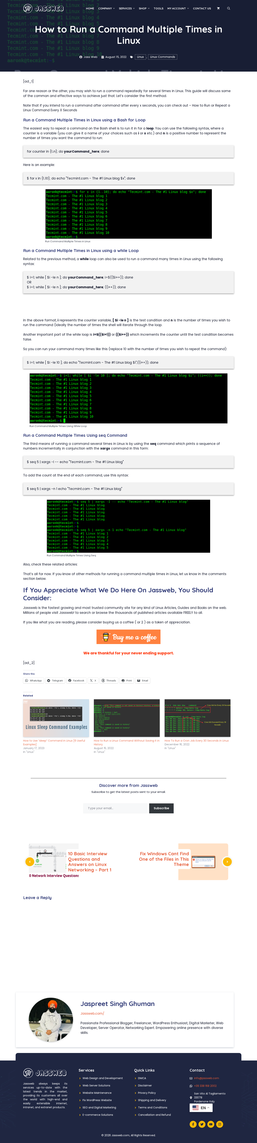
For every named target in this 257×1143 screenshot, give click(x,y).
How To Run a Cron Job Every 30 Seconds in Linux (197, 741)
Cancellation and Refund (154, 1115)
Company (105, 8)
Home (90, 8)
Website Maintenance (97, 1093)
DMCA (142, 1078)
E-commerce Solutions (98, 1115)
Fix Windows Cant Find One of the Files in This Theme (164, 859)
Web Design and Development (103, 1078)
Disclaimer (145, 1085)
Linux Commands (162, 57)
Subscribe (161, 808)
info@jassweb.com (206, 1078)
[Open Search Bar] (229, 8)
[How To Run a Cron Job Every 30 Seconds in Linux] (198, 718)
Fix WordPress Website (97, 1100)
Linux (140, 57)
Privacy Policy (147, 1093)
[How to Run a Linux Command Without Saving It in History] (127, 718)
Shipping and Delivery (152, 1100)
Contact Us (202, 8)
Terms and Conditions (152, 1107)
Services (125, 8)
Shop (143, 8)
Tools (158, 8)
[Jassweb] (44, 8)
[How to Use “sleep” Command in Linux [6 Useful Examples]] (56, 718)
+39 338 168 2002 (205, 1086)
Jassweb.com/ (92, 1013)
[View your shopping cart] (218, 8)
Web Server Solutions (96, 1085)
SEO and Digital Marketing (99, 1107)
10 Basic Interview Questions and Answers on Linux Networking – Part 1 (89, 862)
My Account (176, 8)
